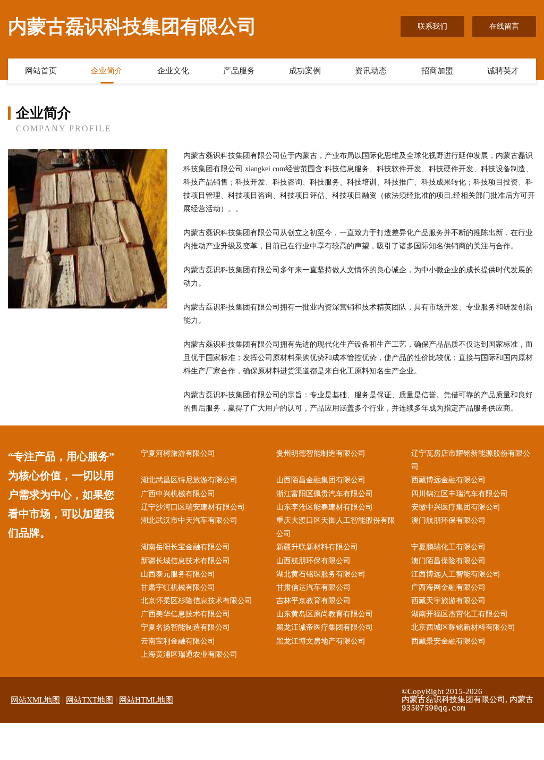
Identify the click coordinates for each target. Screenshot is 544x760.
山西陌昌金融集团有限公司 (321, 480)
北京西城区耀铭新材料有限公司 (463, 627)
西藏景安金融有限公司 (448, 641)
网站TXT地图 (89, 700)
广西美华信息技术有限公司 (185, 614)
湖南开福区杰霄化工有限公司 (459, 614)
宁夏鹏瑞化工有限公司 (448, 547)
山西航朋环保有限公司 (313, 561)
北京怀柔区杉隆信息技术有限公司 (196, 601)
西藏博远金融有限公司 (448, 480)
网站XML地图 (35, 700)
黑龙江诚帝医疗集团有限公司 (324, 627)
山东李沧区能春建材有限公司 (324, 507)
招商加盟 (437, 70)
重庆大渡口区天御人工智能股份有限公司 (335, 527)
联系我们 (432, 26)
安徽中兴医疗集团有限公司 (455, 507)
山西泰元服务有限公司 (178, 574)
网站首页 (41, 70)
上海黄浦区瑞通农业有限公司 (189, 654)
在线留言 (504, 26)
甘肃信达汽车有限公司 (313, 587)
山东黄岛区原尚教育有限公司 (324, 614)
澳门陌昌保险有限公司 (448, 561)
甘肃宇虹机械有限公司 (178, 587)
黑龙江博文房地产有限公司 (321, 641)
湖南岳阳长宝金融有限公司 (185, 547)
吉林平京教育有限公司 (313, 601)
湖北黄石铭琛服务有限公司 (321, 574)
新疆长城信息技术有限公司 (185, 561)
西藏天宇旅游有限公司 (448, 601)
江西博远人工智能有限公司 (455, 574)
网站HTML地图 (146, 700)
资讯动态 (371, 70)
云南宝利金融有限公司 (178, 641)
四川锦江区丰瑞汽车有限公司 (459, 494)
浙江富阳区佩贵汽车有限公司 (324, 494)
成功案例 (305, 70)
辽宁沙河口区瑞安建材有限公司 (193, 507)
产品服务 (239, 70)
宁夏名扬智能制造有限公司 (185, 627)
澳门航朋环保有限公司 (448, 520)
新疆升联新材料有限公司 (317, 547)
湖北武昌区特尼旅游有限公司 (189, 480)
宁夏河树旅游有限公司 (178, 453)
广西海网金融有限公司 (448, 587)
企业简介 (107, 70)
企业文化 (173, 70)
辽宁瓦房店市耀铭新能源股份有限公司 (470, 460)
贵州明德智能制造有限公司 (321, 453)
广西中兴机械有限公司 (178, 494)
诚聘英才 (503, 70)
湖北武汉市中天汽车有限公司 (189, 520)
